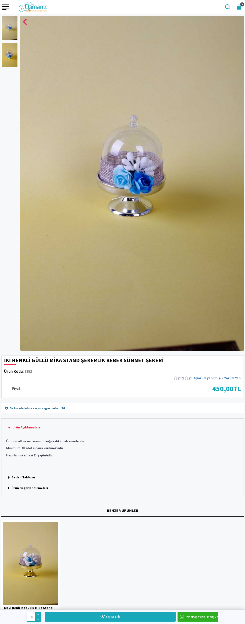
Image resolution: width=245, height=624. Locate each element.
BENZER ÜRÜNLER (122, 510)
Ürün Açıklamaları (26, 427)
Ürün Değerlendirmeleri (29, 488)
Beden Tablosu (23, 477)
